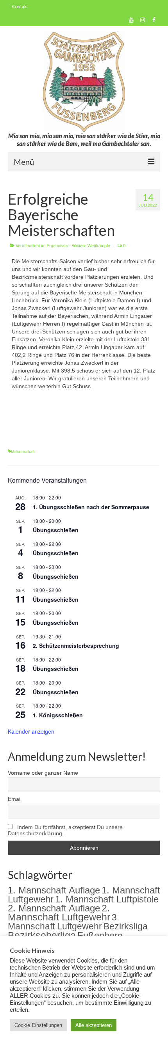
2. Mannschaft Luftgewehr (59, 912)
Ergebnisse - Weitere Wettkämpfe (78, 245)
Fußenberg (100, 935)
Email (14, 799)
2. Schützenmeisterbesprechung (76, 645)
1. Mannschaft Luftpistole (107, 899)
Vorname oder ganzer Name (43, 773)
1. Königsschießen (58, 715)
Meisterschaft (23, 451)
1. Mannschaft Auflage (54, 890)
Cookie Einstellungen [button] (38, 1025)
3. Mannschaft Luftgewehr (63, 921)
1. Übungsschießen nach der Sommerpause (91, 507)
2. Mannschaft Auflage (54, 908)
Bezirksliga (126, 926)
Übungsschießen (56, 530)
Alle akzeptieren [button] (93, 1025)
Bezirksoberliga (42, 935)
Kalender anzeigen (31, 731)
